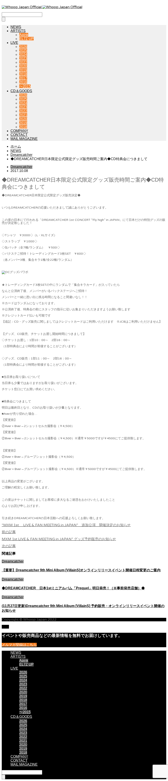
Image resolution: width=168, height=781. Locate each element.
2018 (23, 74)
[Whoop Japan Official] (42, 7)
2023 (23, 58)
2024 (23, 54)
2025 (23, 50)
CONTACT (19, 135)
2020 (23, 66)
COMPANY (19, 131)
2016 (23, 82)
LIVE (14, 43)
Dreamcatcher (21, 167)
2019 (23, 70)
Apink (23, 35)
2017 (23, 78)
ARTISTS (18, 31)
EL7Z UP (26, 39)
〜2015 (25, 86)
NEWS (15, 27)
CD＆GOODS (21, 91)
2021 (23, 115)
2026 (23, 46)
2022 (23, 62)
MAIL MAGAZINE (24, 139)
